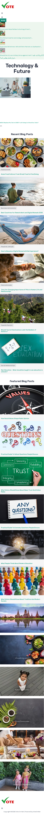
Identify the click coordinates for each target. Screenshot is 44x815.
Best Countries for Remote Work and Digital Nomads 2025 (22, 213)
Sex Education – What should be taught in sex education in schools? (22, 371)
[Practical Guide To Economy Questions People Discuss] (22, 523)
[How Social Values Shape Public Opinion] (22, 414)
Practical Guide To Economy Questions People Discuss (20, 528)
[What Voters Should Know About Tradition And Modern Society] (22, 595)
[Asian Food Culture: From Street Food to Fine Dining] (22, 167)
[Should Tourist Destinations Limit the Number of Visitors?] (22, 322)
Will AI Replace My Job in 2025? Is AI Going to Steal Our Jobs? (19, 122)
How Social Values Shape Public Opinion (15, 418)
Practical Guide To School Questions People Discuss (19, 454)
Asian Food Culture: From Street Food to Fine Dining (20, 174)
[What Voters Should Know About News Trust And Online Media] (22, 485)
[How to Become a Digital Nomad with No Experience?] (22, 244)
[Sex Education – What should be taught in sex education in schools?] (22, 363)
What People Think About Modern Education (16, 563)
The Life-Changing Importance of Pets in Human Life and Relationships (21, 290)
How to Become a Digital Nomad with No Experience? (19, 251)
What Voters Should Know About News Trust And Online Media (21, 491)
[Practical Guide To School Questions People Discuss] (22, 450)
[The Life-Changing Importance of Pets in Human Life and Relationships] (22, 282)
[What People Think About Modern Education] (22, 559)
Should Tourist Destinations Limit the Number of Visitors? (18, 331)
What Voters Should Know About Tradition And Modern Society (20, 600)
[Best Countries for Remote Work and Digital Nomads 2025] (22, 205)
